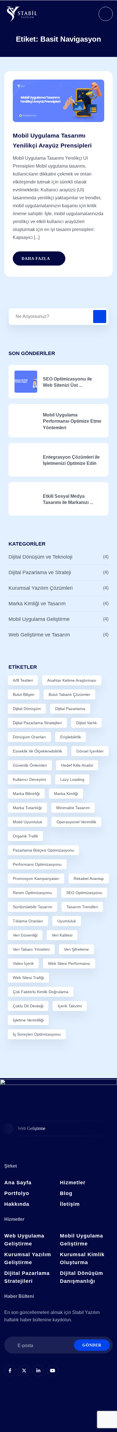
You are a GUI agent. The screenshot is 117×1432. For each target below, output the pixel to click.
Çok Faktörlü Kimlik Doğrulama (40, 991)
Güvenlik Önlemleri (30, 765)
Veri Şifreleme (76, 949)
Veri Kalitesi (62, 935)
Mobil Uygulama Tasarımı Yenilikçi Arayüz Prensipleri (52, 140)
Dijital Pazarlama (70, 708)
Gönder (91, 1345)
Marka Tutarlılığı (27, 807)
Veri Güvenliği (25, 935)
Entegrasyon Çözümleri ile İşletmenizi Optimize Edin (71, 460)
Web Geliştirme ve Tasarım (39, 635)
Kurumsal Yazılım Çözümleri (41, 588)
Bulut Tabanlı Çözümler (69, 694)
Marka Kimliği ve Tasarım (37, 603)
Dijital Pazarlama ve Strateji (40, 572)
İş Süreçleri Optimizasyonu (37, 1034)
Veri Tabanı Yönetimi (31, 949)
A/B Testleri (23, 680)
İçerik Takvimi (70, 1006)
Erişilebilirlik (70, 737)
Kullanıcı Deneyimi (29, 779)
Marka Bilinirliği (26, 793)
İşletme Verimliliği (28, 1020)
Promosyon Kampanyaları (36, 878)
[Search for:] (58, 316)
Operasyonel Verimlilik (76, 822)
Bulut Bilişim (23, 694)
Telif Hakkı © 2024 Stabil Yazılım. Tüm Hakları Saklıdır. (59, 1409)
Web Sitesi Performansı (69, 963)
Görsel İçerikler (90, 751)
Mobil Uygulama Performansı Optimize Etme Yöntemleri (72, 421)
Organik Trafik (25, 836)
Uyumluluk (66, 921)
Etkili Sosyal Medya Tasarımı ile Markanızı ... (68, 499)
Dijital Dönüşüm (27, 708)
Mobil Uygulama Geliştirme (39, 619)
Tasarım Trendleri (82, 907)
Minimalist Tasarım (73, 807)
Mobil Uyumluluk (27, 822)
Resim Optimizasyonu (32, 892)
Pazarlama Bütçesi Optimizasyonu (43, 850)
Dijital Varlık (86, 723)
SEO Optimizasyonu (84, 892)
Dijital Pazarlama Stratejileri (37, 723)
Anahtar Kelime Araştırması (71, 680)
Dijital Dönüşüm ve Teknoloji (40, 557)
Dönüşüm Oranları (29, 737)
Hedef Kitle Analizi (77, 765)
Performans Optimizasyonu (37, 864)
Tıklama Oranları (28, 921)
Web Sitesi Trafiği (28, 977)
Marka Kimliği (66, 793)
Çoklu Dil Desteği (28, 1006)
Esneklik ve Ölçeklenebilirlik (37, 751)
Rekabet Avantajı (89, 878)
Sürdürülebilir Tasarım (32, 907)
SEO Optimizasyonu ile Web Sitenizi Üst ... (67, 382)
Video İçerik (23, 963)
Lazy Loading (72, 779)
